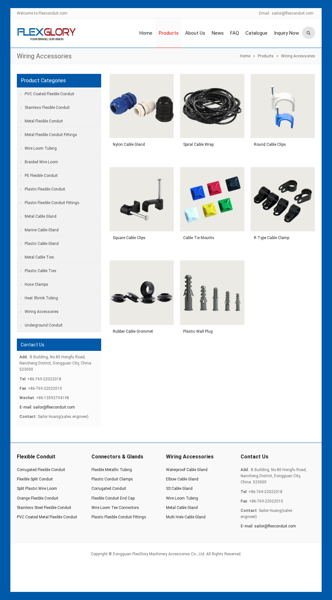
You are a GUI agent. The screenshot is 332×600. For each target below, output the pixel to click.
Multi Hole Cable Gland (186, 517)
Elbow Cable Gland (182, 479)
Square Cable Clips (129, 238)
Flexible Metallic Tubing (111, 469)
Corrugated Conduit (108, 488)
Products (169, 33)
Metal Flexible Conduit (44, 121)
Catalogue (256, 33)
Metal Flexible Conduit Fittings (51, 135)
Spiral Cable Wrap (198, 144)
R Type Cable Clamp (271, 238)
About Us (195, 33)
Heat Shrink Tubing (41, 298)
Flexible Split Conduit (35, 479)
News (218, 33)
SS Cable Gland (179, 488)
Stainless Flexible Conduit (47, 107)
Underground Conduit (44, 325)
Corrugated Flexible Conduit (41, 469)
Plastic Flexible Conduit (45, 189)
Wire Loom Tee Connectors (115, 507)
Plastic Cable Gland (42, 243)
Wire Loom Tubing (41, 148)
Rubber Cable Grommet (133, 331)
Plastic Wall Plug (198, 331)
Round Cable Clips (270, 144)
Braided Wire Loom (41, 162)
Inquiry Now (286, 33)
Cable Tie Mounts (198, 238)
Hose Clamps (36, 284)
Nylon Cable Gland (129, 144)
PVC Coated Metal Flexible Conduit (47, 517)
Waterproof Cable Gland (187, 469)
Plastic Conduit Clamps (112, 479)
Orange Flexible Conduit (37, 498)
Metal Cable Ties (39, 257)
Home (145, 33)
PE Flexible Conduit (41, 175)
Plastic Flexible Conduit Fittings (52, 203)
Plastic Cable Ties (40, 271)
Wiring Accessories (44, 56)
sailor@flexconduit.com (293, 13)
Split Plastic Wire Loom (37, 488)
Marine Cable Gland (42, 230)
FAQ (234, 33)
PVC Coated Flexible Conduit (49, 94)
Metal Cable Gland (40, 216)
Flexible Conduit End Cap (113, 498)
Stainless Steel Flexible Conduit (44, 507)
